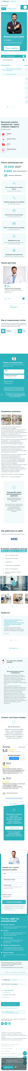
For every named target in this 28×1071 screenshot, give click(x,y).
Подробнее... (9, 1063)
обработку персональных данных (15, 394)
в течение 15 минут (19, 366)
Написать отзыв (14, 828)
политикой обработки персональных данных (17, 396)
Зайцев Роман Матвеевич (13, 288)
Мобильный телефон (11, 375)
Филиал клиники (8, 381)
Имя (6, 370)
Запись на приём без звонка (10, 1008)
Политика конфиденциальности (9, 1056)
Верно (3, 8)
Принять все (8, 1067)
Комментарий (7, 885)
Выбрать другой (12, 8)
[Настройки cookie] (15, 1067)
